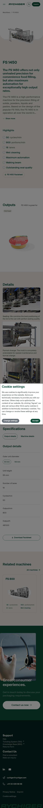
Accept (35, 420)
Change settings (10, 420)
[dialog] (21, 404)
